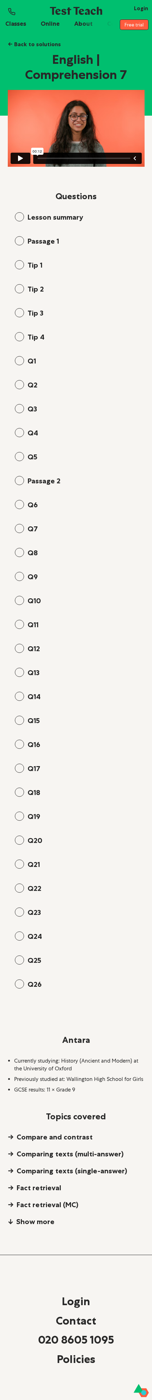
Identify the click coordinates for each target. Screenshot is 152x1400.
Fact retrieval (39, 1188)
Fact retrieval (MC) (47, 1204)
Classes (15, 23)
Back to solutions (34, 44)
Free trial (134, 25)
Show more (35, 1221)
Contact (76, 1320)
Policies (76, 1359)
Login (76, 1301)
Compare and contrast (55, 1137)
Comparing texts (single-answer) (72, 1171)
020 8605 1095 (76, 1339)
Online (50, 23)
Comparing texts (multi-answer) (70, 1154)
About (83, 23)
